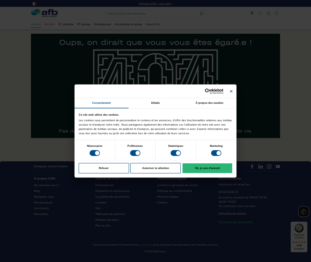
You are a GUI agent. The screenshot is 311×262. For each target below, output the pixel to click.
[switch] (135, 153)
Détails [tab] (155, 102)
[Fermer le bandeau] (231, 91)
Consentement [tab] (101, 102)
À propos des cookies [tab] (209, 102)
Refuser (104, 168)
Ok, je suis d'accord (207, 168)
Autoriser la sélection (155, 168)
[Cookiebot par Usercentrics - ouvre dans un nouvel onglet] (207, 91)
